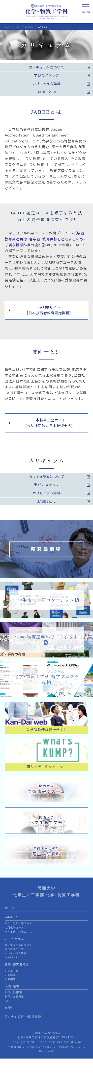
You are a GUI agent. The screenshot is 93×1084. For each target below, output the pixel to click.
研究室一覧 (11, 970)
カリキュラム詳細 (16, 953)
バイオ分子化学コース (18, 931)
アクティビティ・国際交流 (23, 1016)
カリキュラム (24, 26)
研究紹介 (10, 974)
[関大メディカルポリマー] (47, 760)
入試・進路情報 (14, 992)
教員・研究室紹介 (17, 964)
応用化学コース (14, 927)
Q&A (8, 1000)
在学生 (9, 1008)
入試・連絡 (12, 986)
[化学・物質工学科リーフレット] (46, 655)
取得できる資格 (14, 996)
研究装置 (10, 979)
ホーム (9, 908)
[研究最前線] (46, 575)
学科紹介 (11, 917)
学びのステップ (14, 949)
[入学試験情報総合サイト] (47, 723)
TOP (8, 26)
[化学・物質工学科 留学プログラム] (46, 694)
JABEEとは (12, 957)
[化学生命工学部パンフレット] (46, 615)
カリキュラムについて (18, 944)
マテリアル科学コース (18, 923)
